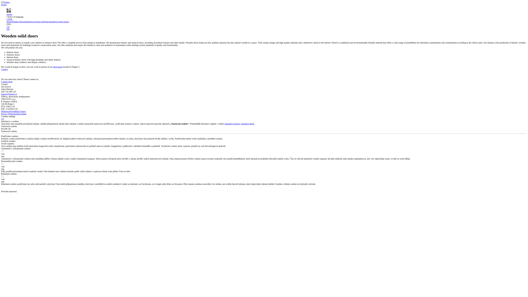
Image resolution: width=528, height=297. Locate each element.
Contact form (7, 82)
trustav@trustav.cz (9, 94)
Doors (23, 22)
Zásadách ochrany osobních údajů (239, 124)
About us (39, 22)
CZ (8, 19)
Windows (16, 22)
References (30, 22)
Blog (17, 111)
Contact (65, 22)
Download (21, 114)
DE (11, 19)
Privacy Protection (9, 114)
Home (9, 22)
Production (48, 22)
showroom (57, 67)
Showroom (57, 22)
